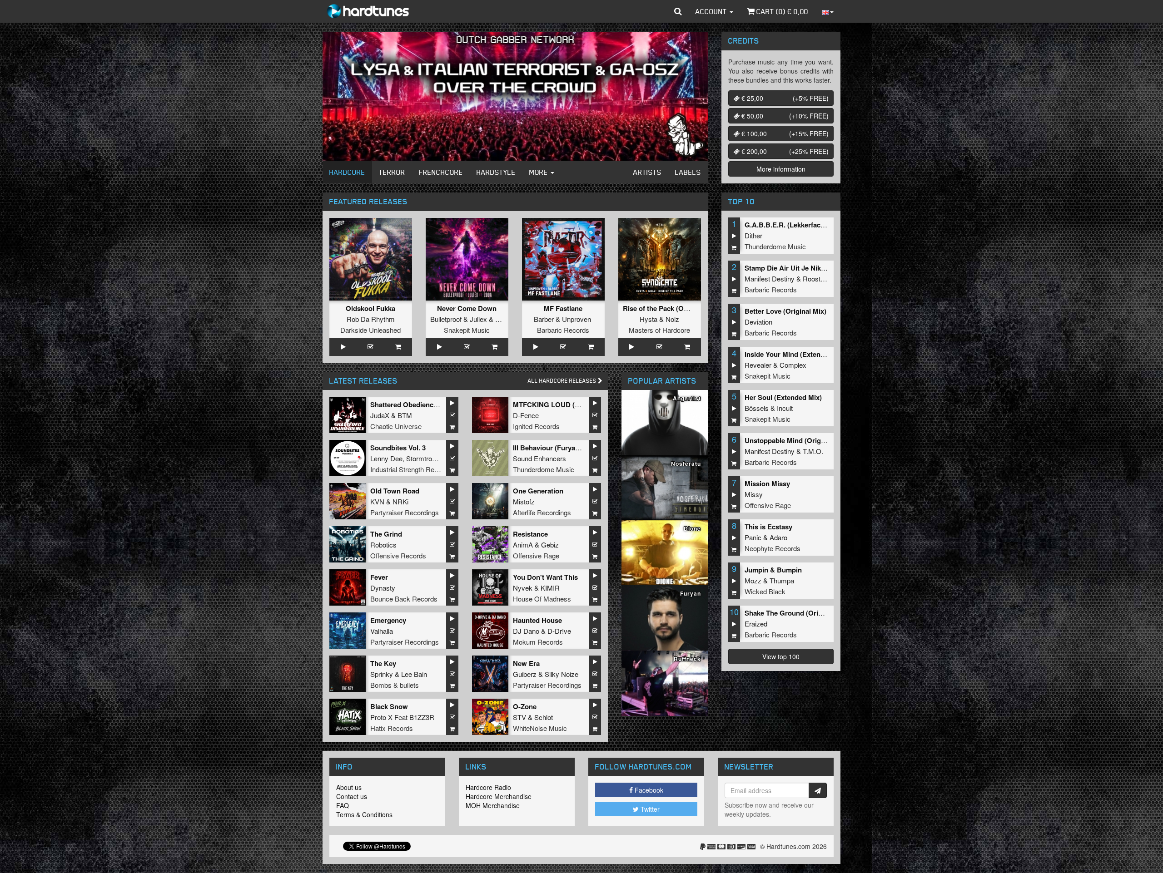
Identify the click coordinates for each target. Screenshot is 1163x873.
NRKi (400, 501)
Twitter (649, 809)
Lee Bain (414, 674)
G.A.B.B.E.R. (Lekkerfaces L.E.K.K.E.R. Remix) (819, 225)
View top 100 (781, 656)
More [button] (539, 172)
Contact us (351, 796)
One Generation (538, 491)
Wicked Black (765, 591)
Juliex (478, 319)
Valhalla (381, 631)
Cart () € (781, 11)
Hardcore (347, 172)
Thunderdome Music (543, 469)
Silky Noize (561, 674)
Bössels (757, 408)
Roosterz (816, 278)
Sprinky (381, 674)
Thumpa (782, 580)
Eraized (756, 623)
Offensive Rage (536, 555)
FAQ (342, 805)
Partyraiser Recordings (404, 512)
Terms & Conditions (364, 814)
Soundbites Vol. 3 (398, 448)
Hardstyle (496, 172)
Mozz (753, 580)
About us (349, 787)
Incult (785, 408)
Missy (754, 494)
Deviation (758, 321)
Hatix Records (391, 728)
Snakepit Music (467, 330)
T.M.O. (813, 451)
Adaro (778, 537)
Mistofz (524, 501)
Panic (753, 537)
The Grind (386, 534)
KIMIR (550, 587)
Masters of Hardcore (659, 330)
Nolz (672, 319)
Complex (793, 365)
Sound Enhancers (539, 458)
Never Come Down (467, 308)
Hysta (648, 319)
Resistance (530, 534)
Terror (392, 172)
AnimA (523, 544)
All (563, 380)
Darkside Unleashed (370, 330)
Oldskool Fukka (370, 308)
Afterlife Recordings (542, 512)
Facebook (648, 789)
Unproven (576, 319)
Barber (544, 319)
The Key (383, 663)
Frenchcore (441, 172)
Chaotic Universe (396, 426)
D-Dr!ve (559, 631)
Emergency (388, 620)
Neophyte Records (772, 548)
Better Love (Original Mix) (785, 311)
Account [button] (712, 11)
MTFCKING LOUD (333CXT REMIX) (569, 404)
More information (780, 168)
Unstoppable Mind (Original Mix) (796, 440)
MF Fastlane (563, 308)
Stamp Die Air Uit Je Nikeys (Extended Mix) (813, 268)
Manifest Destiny (770, 278)
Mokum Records (538, 641)
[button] (678, 11)
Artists (647, 172)
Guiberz (525, 674)
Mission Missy (767, 483)
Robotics (383, 544)
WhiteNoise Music (540, 728)
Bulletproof (446, 319)
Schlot (543, 717)
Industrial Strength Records (410, 469)
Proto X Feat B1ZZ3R (402, 717)
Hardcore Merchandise (499, 796)
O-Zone (525, 706)
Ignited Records (536, 426)
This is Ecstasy (768, 527)
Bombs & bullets (394, 685)
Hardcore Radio (488, 787)
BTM (405, 415)
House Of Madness (542, 598)
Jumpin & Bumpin (773, 570)
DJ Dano (526, 631)
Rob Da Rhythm (371, 319)
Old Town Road (394, 491)
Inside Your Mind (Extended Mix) (796, 354)
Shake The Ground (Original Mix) (797, 613)
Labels (688, 172)
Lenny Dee (386, 458)
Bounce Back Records (403, 598)
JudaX (379, 415)
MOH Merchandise (493, 805)
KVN (377, 501)
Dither (753, 235)
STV (519, 717)
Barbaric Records (563, 330)
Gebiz (550, 544)
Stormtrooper (425, 458)
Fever (379, 577)
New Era (526, 663)
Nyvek (522, 587)
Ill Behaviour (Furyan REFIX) (558, 448)
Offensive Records (398, 555)
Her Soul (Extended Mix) (783, 397)
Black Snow (389, 706)
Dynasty (382, 587)
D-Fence (526, 415)
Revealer (758, 365)
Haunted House (537, 620)
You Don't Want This (545, 577)
